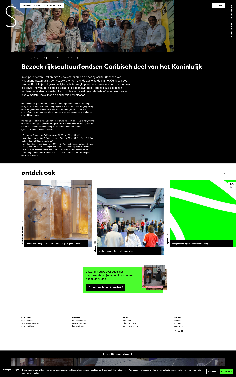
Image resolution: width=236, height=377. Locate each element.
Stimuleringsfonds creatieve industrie (231, 21)
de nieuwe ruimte (130, 326)
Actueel (36, 6)
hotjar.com (122, 369)
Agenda (168, 241)
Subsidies (27, 6)
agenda (33, 58)
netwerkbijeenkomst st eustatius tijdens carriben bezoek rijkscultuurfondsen (64, 58)
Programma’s (49, 6)
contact (177, 321)
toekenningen (78, 326)
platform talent (129, 323)
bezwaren (178, 326)
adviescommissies (80, 321)
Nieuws (95, 249)
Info (59, 6)
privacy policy (33, 372)
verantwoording (79, 323)
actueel (23, 58)
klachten (178, 323)
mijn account (27, 321)
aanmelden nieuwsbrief (108, 287)
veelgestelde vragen (30, 323)
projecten (127, 321)
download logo (27, 326)
